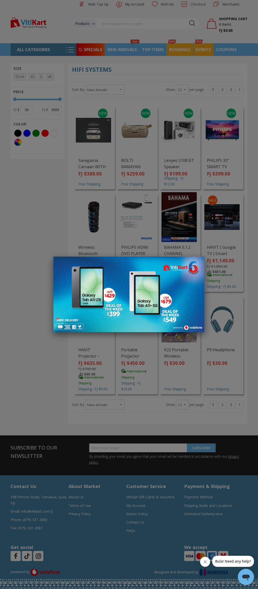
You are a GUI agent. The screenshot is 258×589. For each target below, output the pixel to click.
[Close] (197, 263)
